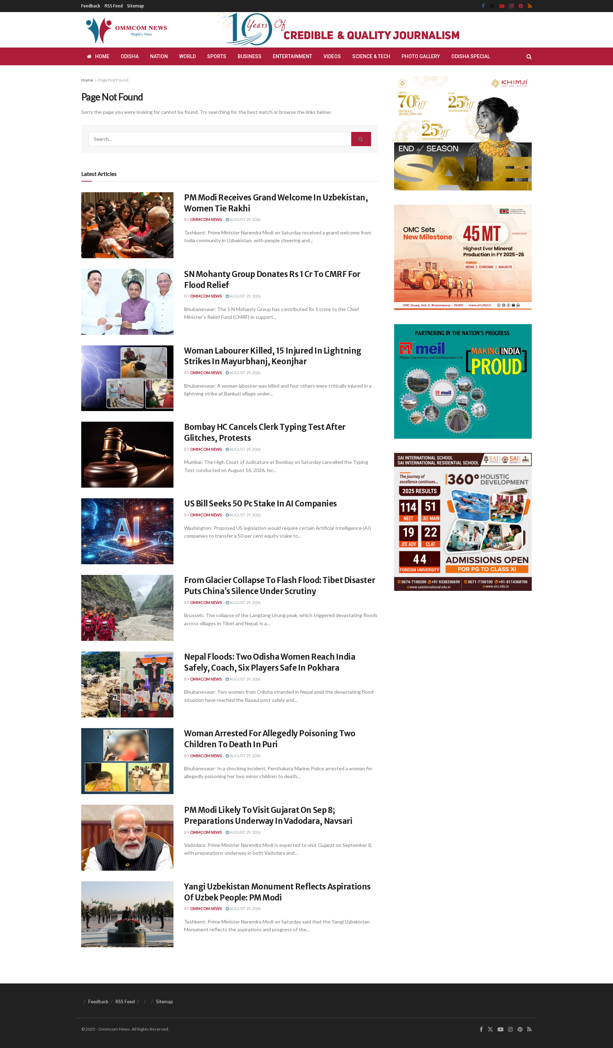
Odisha (130, 56)
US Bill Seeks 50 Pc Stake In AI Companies (260, 504)
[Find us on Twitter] (492, 6)
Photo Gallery (421, 56)
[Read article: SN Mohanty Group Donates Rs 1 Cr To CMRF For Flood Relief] (127, 302)
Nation (159, 56)
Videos (332, 56)
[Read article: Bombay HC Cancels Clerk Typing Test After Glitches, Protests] (127, 455)
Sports (216, 56)
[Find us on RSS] (530, 6)
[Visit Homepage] (125, 30)
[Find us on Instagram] (511, 6)
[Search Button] (529, 56)
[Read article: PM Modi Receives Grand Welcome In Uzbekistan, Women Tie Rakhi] (127, 225)
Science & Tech (371, 56)
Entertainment (292, 56)
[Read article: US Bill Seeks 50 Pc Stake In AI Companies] (127, 531)
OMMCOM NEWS (206, 219)
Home (102, 56)
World (187, 56)
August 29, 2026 (244, 219)
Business (249, 56)
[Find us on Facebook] (483, 6)
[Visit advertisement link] (355, 30)
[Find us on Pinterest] (521, 6)
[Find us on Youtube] (501, 6)
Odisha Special (470, 56)
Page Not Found (113, 80)
